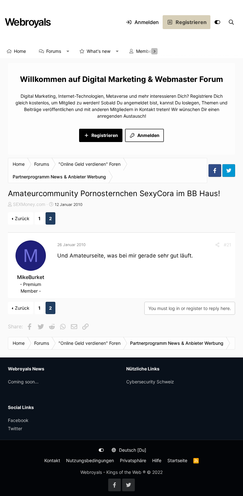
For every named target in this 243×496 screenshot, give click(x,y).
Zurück (22, 218)
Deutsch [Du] (132, 450)
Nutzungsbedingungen (90, 460)
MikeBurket (30, 277)
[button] (68, 51)
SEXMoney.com (29, 204)
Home (20, 51)
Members (145, 51)
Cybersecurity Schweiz (150, 381)
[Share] (217, 244)
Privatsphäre (133, 460)
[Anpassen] (217, 22)
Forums (53, 51)
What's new (98, 51)
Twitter (15, 428)
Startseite (177, 460)
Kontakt (52, 460)
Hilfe (156, 460)
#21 (227, 244)
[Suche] (231, 22)
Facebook (18, 420)
